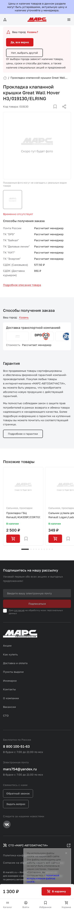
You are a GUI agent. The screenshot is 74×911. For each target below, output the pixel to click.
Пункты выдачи (13, 671)
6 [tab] (41, 549)
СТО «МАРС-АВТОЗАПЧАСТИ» (28, 845)
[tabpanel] (23, 506)
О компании (11, 698)
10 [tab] (52, 549)
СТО (6, 715)
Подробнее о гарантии (23, 433)
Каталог (7, 907)
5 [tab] (38, 549)
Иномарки (10, 680)
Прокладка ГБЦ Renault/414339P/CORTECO (23, 515)
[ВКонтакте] (50, 111)
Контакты (9, 689)
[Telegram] (44, 111)
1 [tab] (25, 549)
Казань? (32, 32)
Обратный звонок (18, 793)
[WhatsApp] (63, 111)
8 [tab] (46, 549)
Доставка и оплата (15, 663)
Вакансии (9, 706)
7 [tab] (44, 549)
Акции (7, 645)
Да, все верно (20, 42)
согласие (19, 610)
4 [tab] (36, 549)
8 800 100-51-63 (16, 746)
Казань (23, 317)
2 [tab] (30, 549)
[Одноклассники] (56, 111)
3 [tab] (33, 549)
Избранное (45, 907)
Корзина (66, 907)
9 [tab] (49, 549)
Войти (25, 907)
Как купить (10, 654)
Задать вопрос (15, 804)
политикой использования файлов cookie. (43, 878)
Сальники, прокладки (19, 507)
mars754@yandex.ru (20, 769)
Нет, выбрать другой (24, 52)
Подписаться (37, 603)
